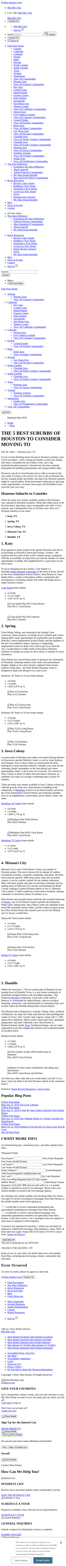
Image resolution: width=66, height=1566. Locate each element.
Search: (5, 271)
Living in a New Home (25, 191)
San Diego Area (21, 103)
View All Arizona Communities (29, 84)
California (18, 51)
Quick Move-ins (15, 1296)
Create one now (8, 1410)
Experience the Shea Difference (29, 167)
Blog (9, 202)
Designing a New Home (25, 189)
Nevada (17, 62)
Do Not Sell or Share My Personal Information (30, 1369)
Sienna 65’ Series (9, 955)
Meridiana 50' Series (11, 803)
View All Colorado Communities (29, 117)
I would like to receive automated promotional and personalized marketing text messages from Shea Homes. (28, 1208)
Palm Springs (20, 98)
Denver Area (20, 112)
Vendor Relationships (17, 1307)
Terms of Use (13, 1364)
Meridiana (20, 790)
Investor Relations (16, 1304)
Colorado (18, 54)
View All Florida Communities (28, 123)
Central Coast (20, 90)
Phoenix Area (20, 81)
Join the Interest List (11, 1428)
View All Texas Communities (28, 150)
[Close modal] (9, 1416)
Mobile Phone (32, 1186)
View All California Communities (30, 109)
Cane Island (7, 587)
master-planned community (23, 571)
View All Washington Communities (31, 161)
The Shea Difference (17, 164)
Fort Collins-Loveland (24, 114)
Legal (10, 1361)
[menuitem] (39, 167)
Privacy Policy (14, 1367)
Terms (10, 1234)
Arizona (17, 48)
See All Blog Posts (10, 1132)
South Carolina (21, 68)
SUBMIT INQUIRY (11, 1534)
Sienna (7, 902)
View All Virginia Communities (29, 156)
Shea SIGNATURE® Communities (31, 178)
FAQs (16, 194)
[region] (33, 1552)
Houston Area (20, 147)
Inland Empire (20, 92)
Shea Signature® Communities (28, 224)
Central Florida (21, 120)
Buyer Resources (15, 180)
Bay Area (18, 87)
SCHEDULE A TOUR (12, 1515)
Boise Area (19, 125)
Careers (11, 208)
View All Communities (25, 79)
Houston (15, 997)
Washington (19, 76)
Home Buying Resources (23, 1089)
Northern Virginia (22, 153)
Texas (16, 70)
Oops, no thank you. (18, 1447)
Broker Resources (16, 1312)
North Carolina (21, 65)
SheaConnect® (21, 169)
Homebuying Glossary (24, 197)
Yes (4, 1447)
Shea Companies (15, 1301)
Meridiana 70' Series (11, 840)
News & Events (15, 205)
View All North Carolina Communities (32, 139)
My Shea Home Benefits (25, 175)
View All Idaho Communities (28, 128)
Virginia (17, 73)
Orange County (21, 95)
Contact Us (14, 21)
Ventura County (21, 106)
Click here (6, 1403)
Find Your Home (15, 46)
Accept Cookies (43, 1560)
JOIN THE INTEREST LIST (15, 1495)
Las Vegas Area (21, 131)
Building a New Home (25, 186)
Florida (17, 57)
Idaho (16, 59)
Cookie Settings (21, 1560)
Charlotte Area (21, 136)
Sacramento (19, 101)
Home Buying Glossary (25, 249)
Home (10, 423)
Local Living (43, 1089)
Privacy (21, 1234)
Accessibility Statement (18, 1358)
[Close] (6, 412)
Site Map (11, 1356)
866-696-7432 (14, 7)
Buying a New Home (24, 183)
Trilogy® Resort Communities (28, 172)
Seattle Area (19, 158)
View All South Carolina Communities (32, 145)
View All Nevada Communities (29, 134)
